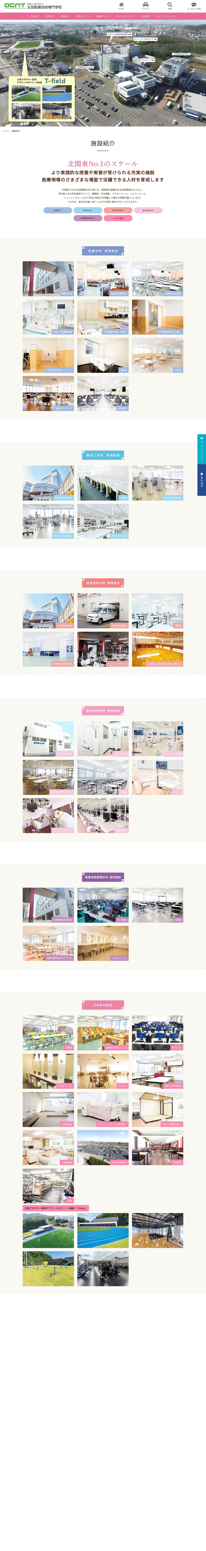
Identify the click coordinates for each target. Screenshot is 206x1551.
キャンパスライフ (125, 16)
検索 (170, 8)
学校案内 (34, 16)
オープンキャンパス (166, 16)
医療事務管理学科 (88, 218)
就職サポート (103, 16)
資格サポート (83, 16)
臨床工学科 (87, 210)
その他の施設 (118, 218)
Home (5, 130)
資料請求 (201, 482)
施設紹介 (65, 16)
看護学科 (57, 210)
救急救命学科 (118, 210)
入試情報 (145, 16)
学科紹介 (49, 16)
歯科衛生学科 (148, 210)
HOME (121, 8)
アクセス (146, 8)
